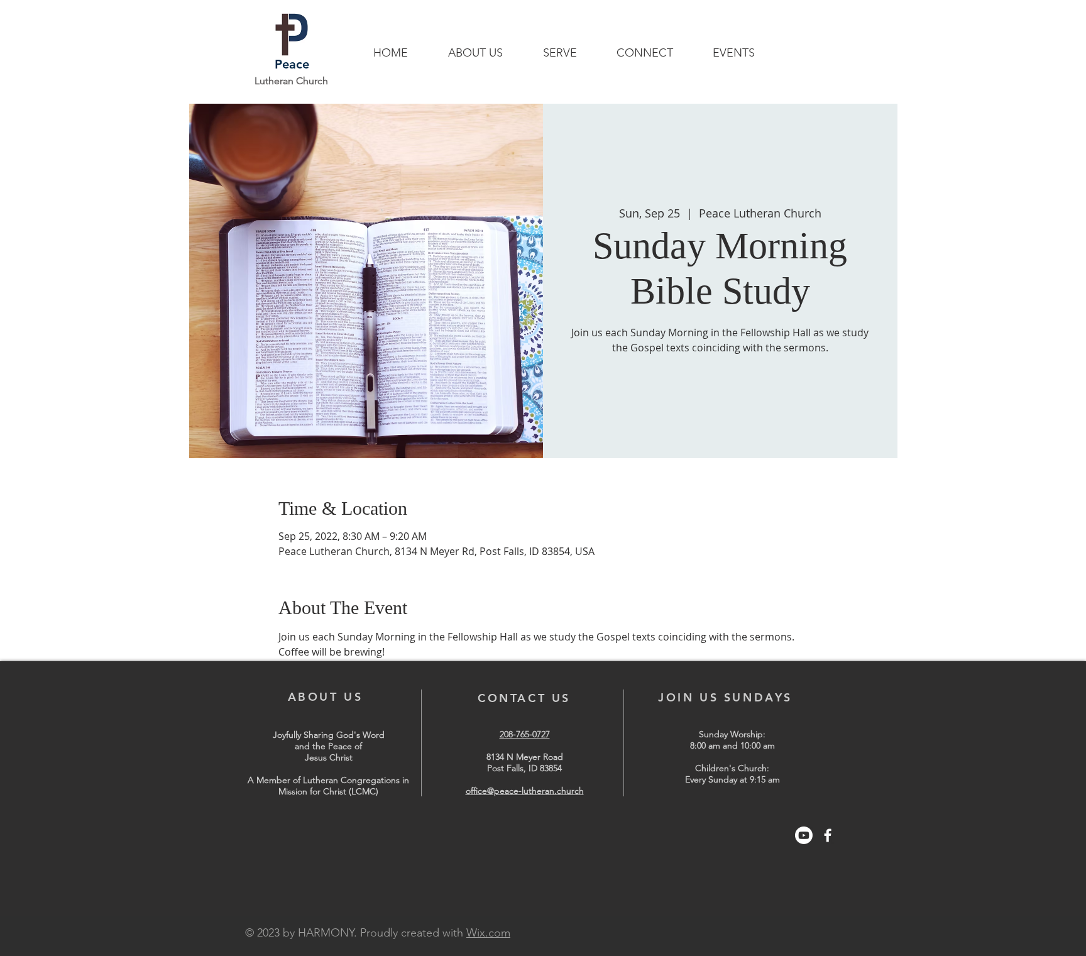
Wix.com (488, 933)
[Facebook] (827, 835)
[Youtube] (804, 835)
